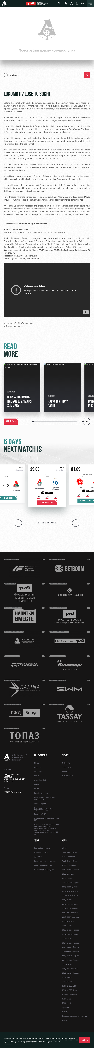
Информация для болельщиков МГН (46, 819)
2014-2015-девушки (70, 904)
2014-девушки (68, 921)
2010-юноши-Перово (70, 883)
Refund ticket (67, 776)
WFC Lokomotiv (68, 857)
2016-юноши (67, 926)
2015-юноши (67, 900)
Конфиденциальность (43, 865)
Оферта (65, 772)
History (65, 1012)
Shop (36, 840)
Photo (36, 789)
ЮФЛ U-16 (66, 1003)
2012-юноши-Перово (70, 870)
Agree (85, 1040)
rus (82, 4)
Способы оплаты (41, 852)
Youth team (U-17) (69, 861)
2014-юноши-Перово (70, 943)
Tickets (66, 755)
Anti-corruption (40, 804)
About (64, 848)
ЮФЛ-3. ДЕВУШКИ (69, 990)
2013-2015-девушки (70, 934)
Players (37, 776)
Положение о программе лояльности (44, 798)
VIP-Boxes (66, 767)
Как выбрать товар (42, 848)
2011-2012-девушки (70, 891)
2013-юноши (67, 964)
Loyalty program (41, 793)
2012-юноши (67, 878)
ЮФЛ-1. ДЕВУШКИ (69, 986)
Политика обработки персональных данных (43, 809)
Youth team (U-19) (69, 852)
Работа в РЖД (40, 814)
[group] (22, 387)
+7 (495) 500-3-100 (12, 792)
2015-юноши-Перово (70, 895)
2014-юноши (67, 939)
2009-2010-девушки (70, 887)
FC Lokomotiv (40, 755)
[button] (33, 421)
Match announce (47, 523)
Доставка (38, 857)
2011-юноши (67, 977)
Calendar (38, 767)
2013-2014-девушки (70, 969)
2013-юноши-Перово (70, 960)
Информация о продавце (44, 870)
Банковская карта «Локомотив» (75, 1016)
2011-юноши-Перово (70, 973)
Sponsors (66, 1007)
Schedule (66, 763)
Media (36, 784)
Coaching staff (40, 780)
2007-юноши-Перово (70, 956)
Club (64, 840)
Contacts (66, 1020)
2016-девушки (68, 874)
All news (11, 421)
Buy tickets (47, 503)
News (36, 763)
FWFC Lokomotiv (69, 865)
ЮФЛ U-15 (66, 999)
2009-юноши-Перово (70, 947)
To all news (13, 75)
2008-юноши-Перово (70, 951)
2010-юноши (67, 982)
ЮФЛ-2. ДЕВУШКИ (69, 994)
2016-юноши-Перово (70, 930)
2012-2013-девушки (70, 908)
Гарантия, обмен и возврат (45, 861)
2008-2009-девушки (70, 917)
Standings (38, 772)
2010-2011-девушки (70, 913)
